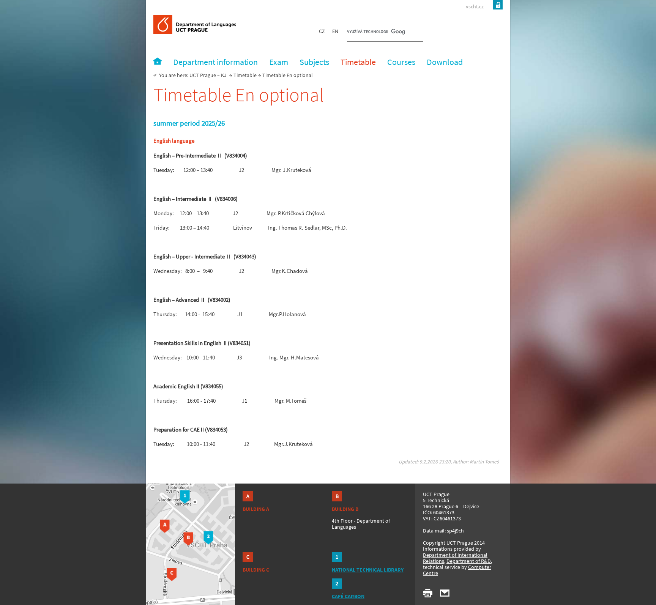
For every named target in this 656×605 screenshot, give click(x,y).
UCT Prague (202, 75)
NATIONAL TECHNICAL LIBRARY (368, 569)
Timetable (245, 75)
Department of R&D (468, 561)
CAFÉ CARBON (348, 596)
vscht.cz (475, 6)
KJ (224, 75)
